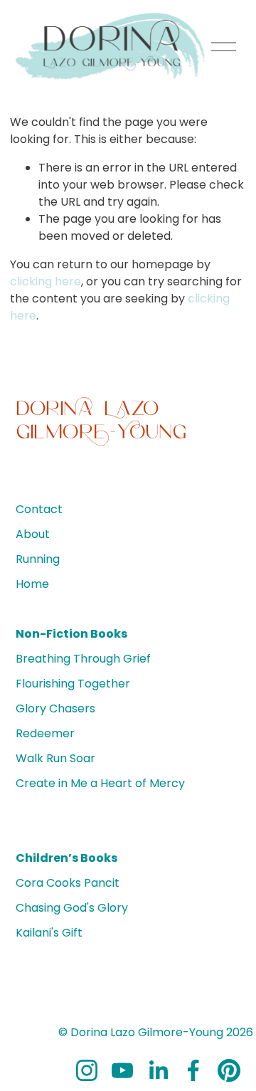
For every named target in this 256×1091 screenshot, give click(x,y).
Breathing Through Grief (83, 658)
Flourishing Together (73, 683)
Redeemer (45, 733)
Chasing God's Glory (72, 908)
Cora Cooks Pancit (67, 883)
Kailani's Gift (49, 932)
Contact (39, 509)
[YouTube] (122, 1070)
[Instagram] (86, 1070)
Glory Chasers (55, 708)
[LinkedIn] (157, 1070)
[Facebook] (193, 1070)
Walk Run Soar (55, 758)
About (33, 534)
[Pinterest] (229, 1070)
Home (32, 584)
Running (38, 559)
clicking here (45, 281)
